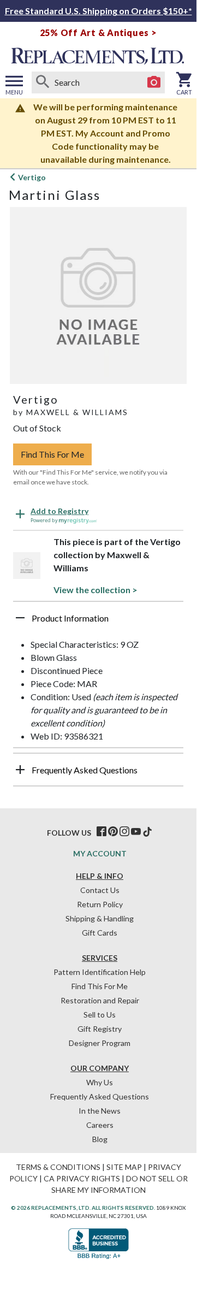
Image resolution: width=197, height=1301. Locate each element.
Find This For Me (52, 454)
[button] (98, 622)
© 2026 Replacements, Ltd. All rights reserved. (83, 1207)
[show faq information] (20, 769)
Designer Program (99, 1043)
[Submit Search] (42, 82)
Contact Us (100, 890)
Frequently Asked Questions (99, 1096)
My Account (100, 853)
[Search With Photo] (154, 82)
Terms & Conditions (58, 1167)
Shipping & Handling (99, 918)
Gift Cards (99, 932)
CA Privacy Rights (82, 1178)
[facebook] (101, 832)
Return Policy (100, 904)
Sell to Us (99, 1014)
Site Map (124, 1167)
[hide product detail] (20, 618)
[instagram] (124, 832)
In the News (100, 1110)
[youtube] (136, 832)
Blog (100, 1139)
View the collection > (95, 589)
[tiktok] (147, 832)
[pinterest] (113, 832)
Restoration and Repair (100, 1000)
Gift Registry (99, 1028)
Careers (100, 1124)
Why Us (99, 1082)
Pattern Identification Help (99, 972)
